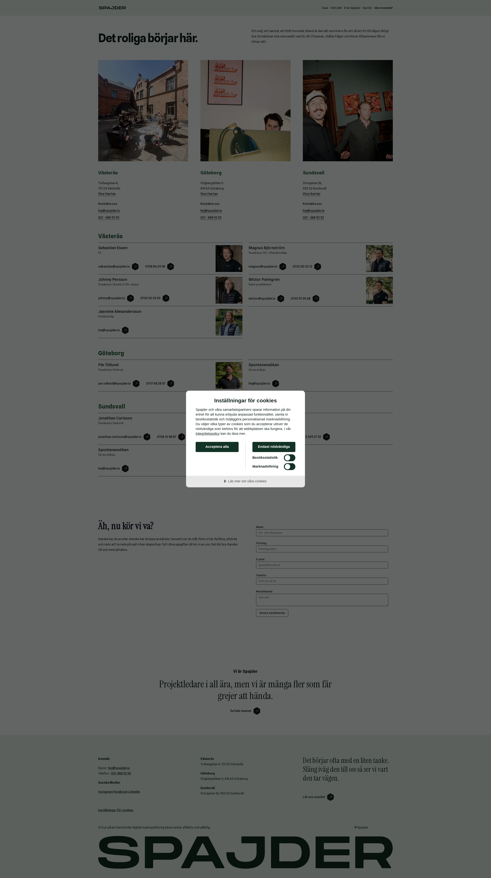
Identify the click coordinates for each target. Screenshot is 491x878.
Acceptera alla (217, 447)
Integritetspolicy (208, 434)
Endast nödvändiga (274, 447)
